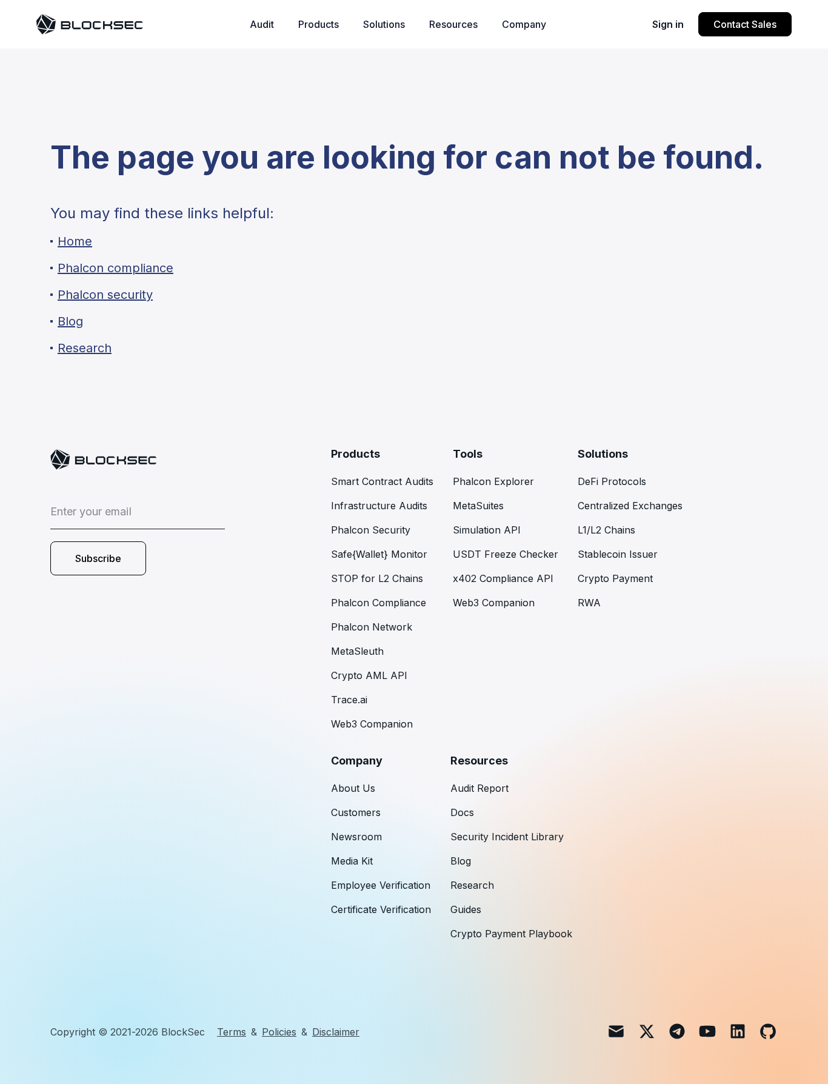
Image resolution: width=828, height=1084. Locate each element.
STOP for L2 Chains (377, 578)
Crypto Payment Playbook (511, 934)
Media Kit (352, 861)
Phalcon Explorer (493, 481)
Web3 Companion (372, 724)
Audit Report (479, 788)
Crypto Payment (615, 578)
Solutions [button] (384, 24)
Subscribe (98, 558)
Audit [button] (262, 24)
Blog (460, 861)
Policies (279, 1032)
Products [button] (318, 24)
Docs (462, 812)
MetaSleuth (357, 651)
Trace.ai (349, 700)
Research (472, 885)
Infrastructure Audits (379, 506)
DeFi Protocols (612, 481)
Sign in (668, 24)
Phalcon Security (370, 530)
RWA (589, 603)
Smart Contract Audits (382, 481)
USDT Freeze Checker (505, 554)
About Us (353, 788)
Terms (231, 1032)
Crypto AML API (369, 675)
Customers (356, 812)
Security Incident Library (507, 837)
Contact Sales (744, 24)
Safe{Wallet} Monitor (379, 554)
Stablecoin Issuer (618, 554)
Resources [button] (453, 24)
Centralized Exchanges (630, 506)
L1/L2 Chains (606, 530)
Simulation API (487, 530)
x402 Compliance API (503, 578)
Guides (465, 909)
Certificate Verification (381, 909)
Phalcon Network (371, 627)
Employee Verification (380, 885)
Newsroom (356, 837)
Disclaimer (335, 1032)
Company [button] (524, 24)
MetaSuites (478, 506)
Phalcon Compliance (378, 603)
